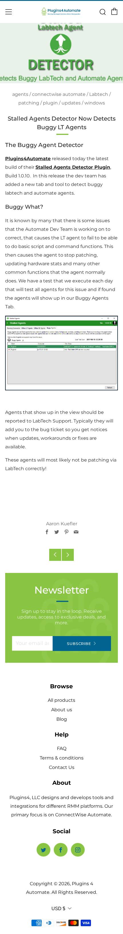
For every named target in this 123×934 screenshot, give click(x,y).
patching (28, 103)
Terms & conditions (62, 758)
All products (61, 700)
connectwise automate (59, 94)
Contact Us (61, 767)
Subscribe (79, 643)
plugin (50, 103)
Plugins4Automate (28, 158)
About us (61, 709)
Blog (61, 719)
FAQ (61, 748)
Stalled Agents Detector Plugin (72, 167)
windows (94, 103)
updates (71, 103)
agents (20, 94)
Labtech (98, 94)
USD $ (58, 908)
